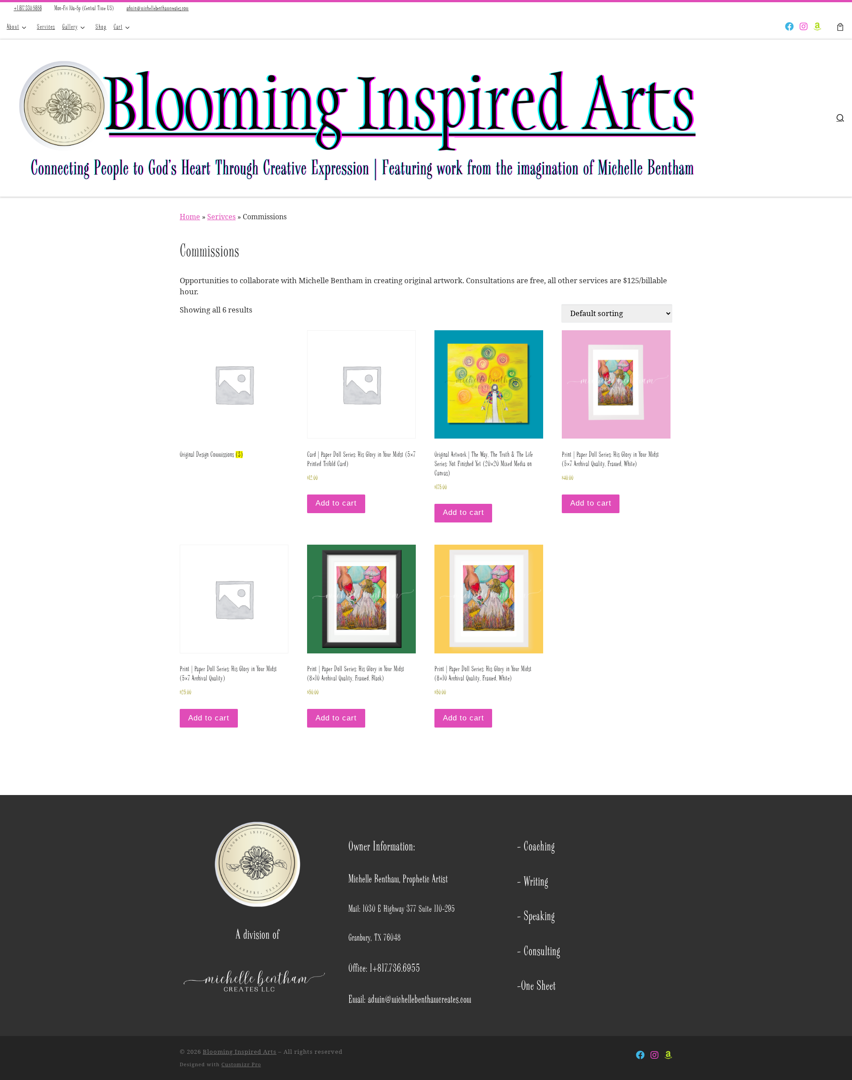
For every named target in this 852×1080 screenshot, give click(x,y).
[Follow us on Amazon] (817, 27)
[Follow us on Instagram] (804, 27)
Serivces (221, 217)
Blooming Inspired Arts (239, 1052)
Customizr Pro (241, 1064)
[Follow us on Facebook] (789, 27)
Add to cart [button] (336, 503)
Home (190, 217)
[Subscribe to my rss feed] (775, 27)
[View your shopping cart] (840, 27)
